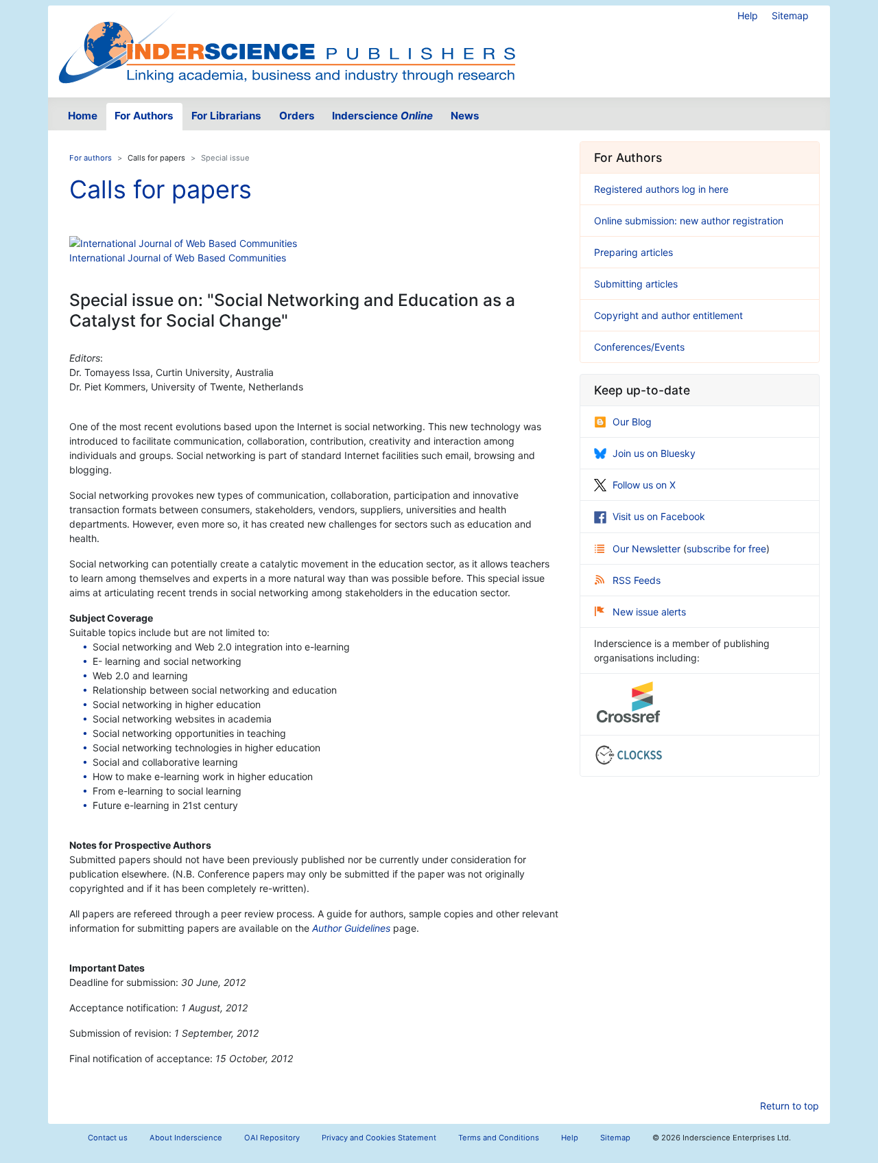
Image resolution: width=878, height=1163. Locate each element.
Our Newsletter (648, 548)
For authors (90, 158)
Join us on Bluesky (654, 453)
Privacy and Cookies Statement (379, 1137)
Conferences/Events (639, 347)
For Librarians (226, 115)
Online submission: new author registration (688, 220)
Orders (297, 115)
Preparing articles (633, 252)
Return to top (789, 1106)
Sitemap (790, 15)
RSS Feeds (637, 580)
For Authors (144, 115)
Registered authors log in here (661, 189)
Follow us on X (644, 485)
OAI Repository (272, 1137)
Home (82, 115)
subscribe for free (726, 548)
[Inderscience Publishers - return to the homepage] (286, 45)
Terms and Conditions (498, 1137)
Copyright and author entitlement (668, 315)
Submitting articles (636, 284)
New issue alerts (649, 612)
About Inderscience (186, 1137)
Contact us (108, 1137)
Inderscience (382, 115)
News (465, 115)
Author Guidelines (351, 928)
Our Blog (632, 421)
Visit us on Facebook (659, 516)
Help (747, 15)
